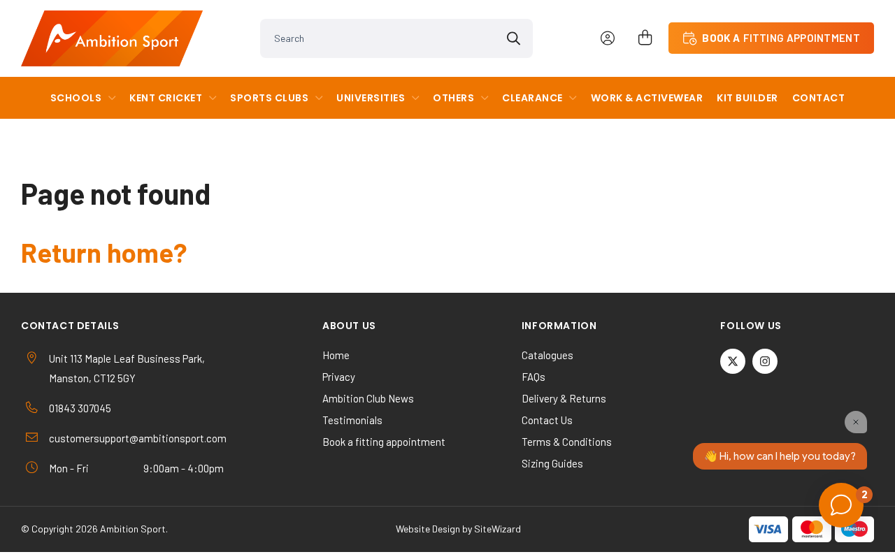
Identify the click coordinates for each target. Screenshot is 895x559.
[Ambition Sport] (112, 38)
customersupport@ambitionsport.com (138, 438)
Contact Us (547, 420)
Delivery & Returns (564, 398)
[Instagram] (765, 361)
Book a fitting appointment (383, 441)
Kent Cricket (165, 98)
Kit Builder (747, 98)
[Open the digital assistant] (841, 505)
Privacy (338, 376)
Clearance (532, 98)
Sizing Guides (552, 463)
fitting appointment (781, 37)
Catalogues (547, 355)
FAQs (533, 376)
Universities (370, 98)
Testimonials (352, 420)
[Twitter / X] (732, 361)
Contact (818, 98)
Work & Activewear (647, 98)
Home (336, 355)
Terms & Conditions (567, 441)
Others (453, 98)
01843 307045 (80, 408)
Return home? (104, 252)
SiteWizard (497, 529)
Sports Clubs (269, 98)
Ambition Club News (368, 398)
